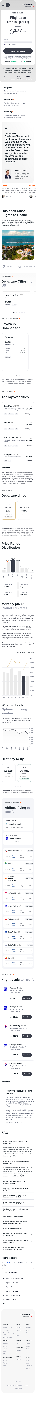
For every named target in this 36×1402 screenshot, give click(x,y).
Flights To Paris (9, 1299)
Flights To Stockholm (11, 1295)
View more (6, 1304)
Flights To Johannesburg (13, 1278)
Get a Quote (26, 998)
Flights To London (10, 1287)
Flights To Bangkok (11, 1282)
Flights (8, 1262)
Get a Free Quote (18, 51)
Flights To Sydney (10, 1291)
